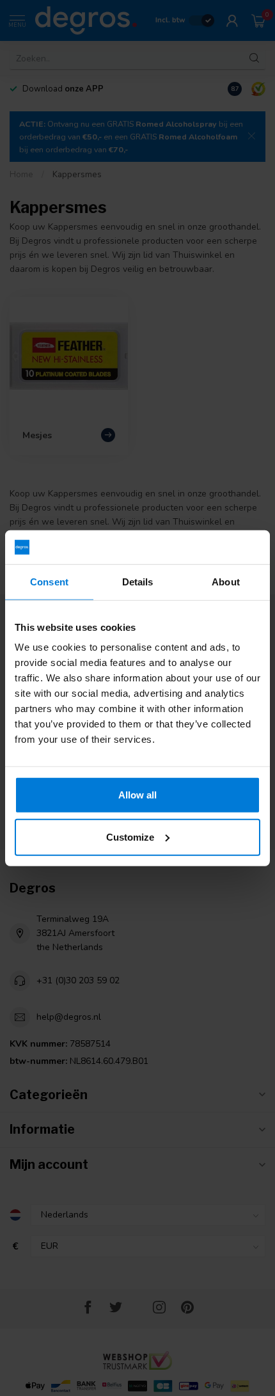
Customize (130, 836)
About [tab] (226, 581)
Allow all (137, 794)
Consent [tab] (49, 581)
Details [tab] (137, 581)
